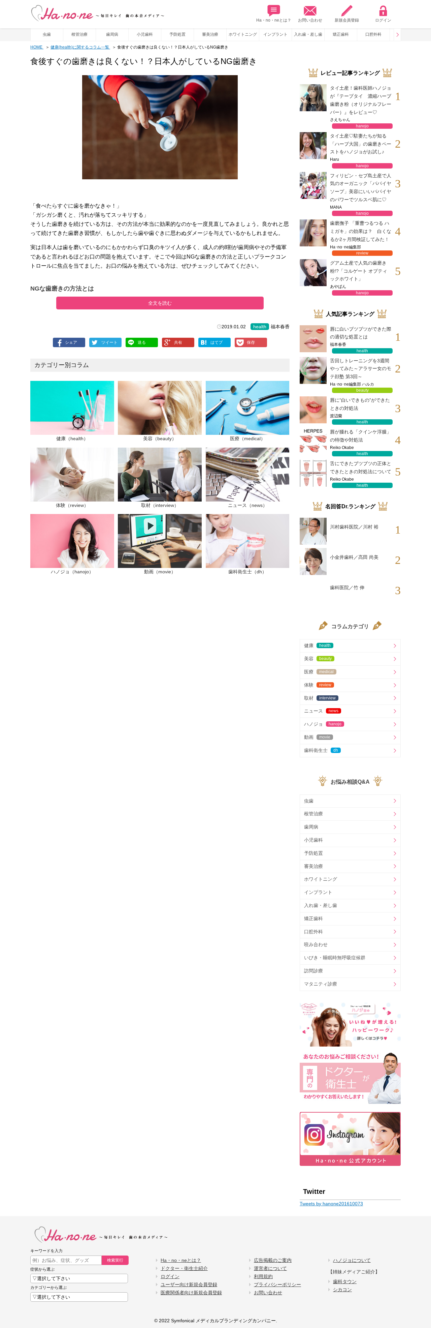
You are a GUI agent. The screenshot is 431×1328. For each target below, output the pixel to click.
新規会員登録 (347, 20)
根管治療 (79, 34)
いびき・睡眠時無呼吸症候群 (334, 957)
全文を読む (160, 303)
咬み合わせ (316, 944)
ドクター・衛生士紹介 (184, 1268)
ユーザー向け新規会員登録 (189, 1284)
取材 (320, 698)
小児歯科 (145, 34)
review (362, 253)
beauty (362, 390)
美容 (318, 658)
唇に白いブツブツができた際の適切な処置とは (360, 333)
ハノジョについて (352, 1260)
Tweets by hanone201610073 (331, 1203)
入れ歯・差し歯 (308, 34)
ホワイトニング (243, 34)
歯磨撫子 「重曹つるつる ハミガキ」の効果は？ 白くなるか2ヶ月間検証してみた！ (360, 231)
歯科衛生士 (321, 750)
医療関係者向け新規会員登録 (191, 1292)
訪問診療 (313, 970)
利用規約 (263, 1276)
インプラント (275, 34)
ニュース (321, 711)
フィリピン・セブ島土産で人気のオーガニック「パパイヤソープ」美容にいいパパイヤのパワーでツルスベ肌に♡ (360, 187)
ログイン (383, 20)
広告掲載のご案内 (273, 1260)
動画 (317, 737)
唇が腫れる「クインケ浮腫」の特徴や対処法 (360, 436)
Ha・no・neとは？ (273, 20)
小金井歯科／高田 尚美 (354, 557)
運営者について (270, 1268)
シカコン (342, 1289)
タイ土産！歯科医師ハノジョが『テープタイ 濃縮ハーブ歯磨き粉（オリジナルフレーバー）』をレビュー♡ (360, 100)
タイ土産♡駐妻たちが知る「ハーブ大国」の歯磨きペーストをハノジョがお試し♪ (360, 144)
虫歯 (47, 34)
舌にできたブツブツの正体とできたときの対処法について (360, 467)
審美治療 (210, 34)
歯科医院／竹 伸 (347, 587)
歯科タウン (345, 1281)
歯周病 (112, 34)
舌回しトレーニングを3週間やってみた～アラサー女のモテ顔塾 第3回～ (360, 369)
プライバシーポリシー (277, 1284)
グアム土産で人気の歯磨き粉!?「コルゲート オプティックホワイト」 (358, 271)
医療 (319, 671)
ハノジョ (322, 724)
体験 (317, 685)
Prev (397, 35)
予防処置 (177, 34)
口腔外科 (373, 34)
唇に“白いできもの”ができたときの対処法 (360, 404)
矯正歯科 (341, 34)
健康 (317, 645)
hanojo (362, 126)
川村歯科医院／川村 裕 (354, 527)
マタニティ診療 (320, 984)
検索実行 (115, 1260)
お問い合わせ (310, 20)
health (259, 326)
